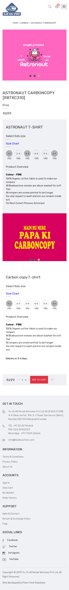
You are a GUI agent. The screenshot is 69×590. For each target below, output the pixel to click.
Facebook (12, 540)
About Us (7, 466)
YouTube (13, 559)
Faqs (5, 523)
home (15, 23)
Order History (10, 497)
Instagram (14, 552)
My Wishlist (8, 492)
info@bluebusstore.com (21, 439)
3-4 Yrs (27, 304)
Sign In (6, 482)
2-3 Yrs (18, 154)
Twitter (13, 546)
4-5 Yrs (36, 154)
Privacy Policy (10, 461)
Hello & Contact (11, 513)
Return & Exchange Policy (16, 518)
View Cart (8, 487)
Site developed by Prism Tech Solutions (24, 582)
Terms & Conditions (13, 456)
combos (24, 23)
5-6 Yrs (45, 154)
